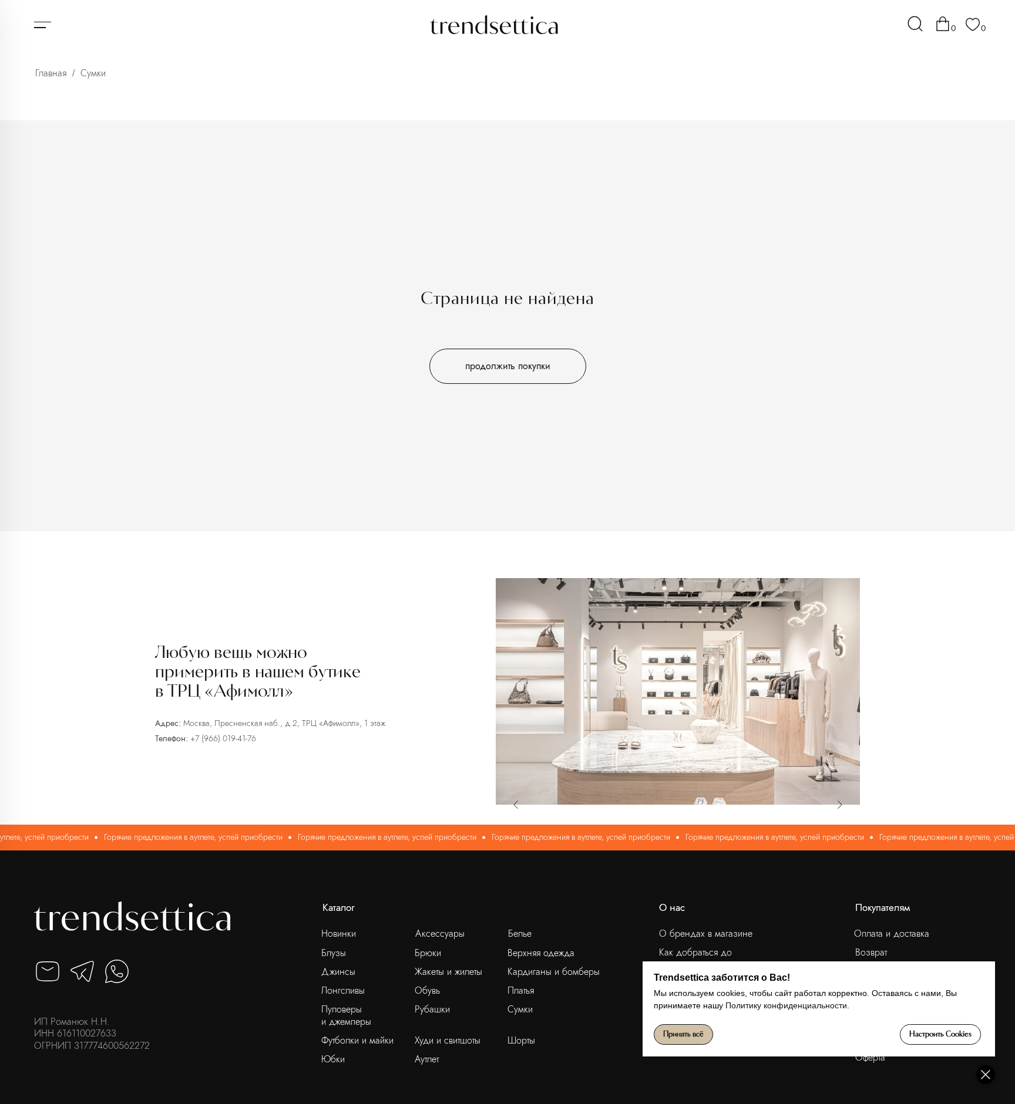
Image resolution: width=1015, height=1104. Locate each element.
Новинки (338, 933)
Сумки (520, 1009)
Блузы (333, 953)
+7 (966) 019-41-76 (223, 738)
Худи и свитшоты (447, 1040)
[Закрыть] (985, 1074)
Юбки (333, 1059)
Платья (521, 990)
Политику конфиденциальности (786, 1005)
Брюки (428, 953)
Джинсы (338, 971)
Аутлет (427, 1059)
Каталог (338, 907)
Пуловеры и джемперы (346, 1015)
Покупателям (882, 907)
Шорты (521, 1040)
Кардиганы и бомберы (554, 971)
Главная (50, 73)
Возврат (871, 952)
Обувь (427, 990)
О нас (672, 907)
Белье (520, 933)
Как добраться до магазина (695, 958)
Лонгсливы (343, 990)
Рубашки (432, 1009)
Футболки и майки (357, 1040)
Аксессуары (440, 933)
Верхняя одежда (541, 953)
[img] (915, 23)
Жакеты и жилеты (448, 971)
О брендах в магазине (705, 933)
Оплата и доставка (891, 933)
